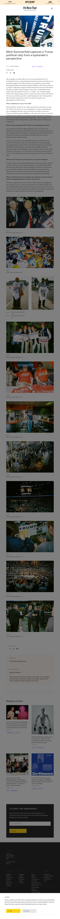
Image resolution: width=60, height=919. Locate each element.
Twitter (21, 880)
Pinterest (21, 882)
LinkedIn (21, 877)
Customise (26, 910)
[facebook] (7, 72)
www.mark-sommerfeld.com (17, 661)
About (33, 874)
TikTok (21, 876)
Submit (33, 876)
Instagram (21, 874)
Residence (47, 874)
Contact (34, 877)
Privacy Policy (35, 882)
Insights (34, 889)
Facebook (21, 879)
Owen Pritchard (14, 66)
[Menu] (52, 8)
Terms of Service (36, 884)
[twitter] (10, 72)
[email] (14, 72)
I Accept (10, 910)
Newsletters (35, 890)
